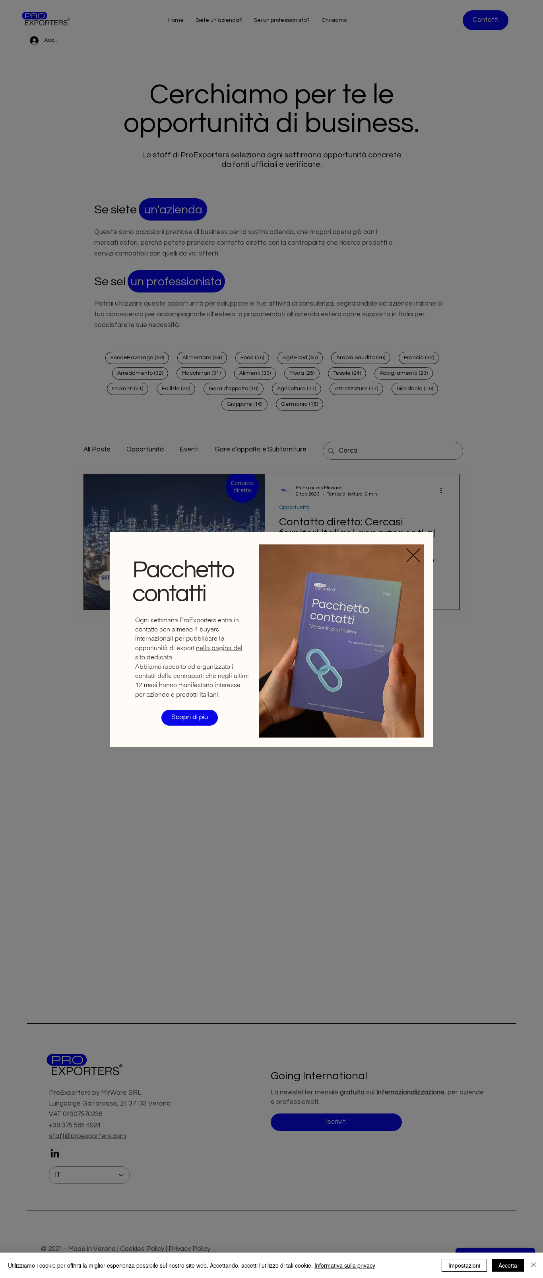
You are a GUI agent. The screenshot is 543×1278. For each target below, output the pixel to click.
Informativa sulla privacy (344, 1265)
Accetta (507, 1265)
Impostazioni (464, 1265)
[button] (413, 555)
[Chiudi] (533, 1265)
